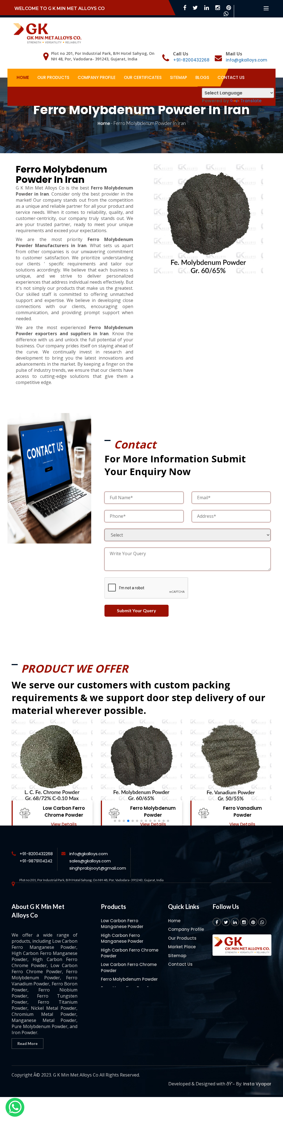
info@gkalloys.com (246, 60)
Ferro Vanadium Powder (152, 811)
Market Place (182, 947)
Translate (250, 101)
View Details (64, 824)
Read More (27, 1043)
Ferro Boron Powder (242, 808)
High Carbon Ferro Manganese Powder (122, 938)
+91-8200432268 (191, 60)
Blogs (202, 77)
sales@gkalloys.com (90, 861)
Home (23, 77)
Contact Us (231, 77)
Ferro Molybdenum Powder (64, 811)
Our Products (53, 77)
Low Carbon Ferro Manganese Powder (122, 923)
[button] (115, 821)
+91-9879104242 (36, 861)
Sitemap (178, 77)
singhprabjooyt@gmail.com (97, 868)
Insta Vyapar (257, 1084)
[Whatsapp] (15, 1107)
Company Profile (97, 77)
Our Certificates (143, 77)
